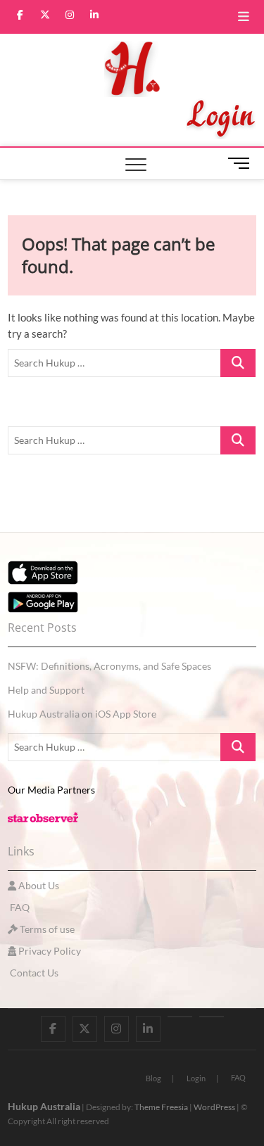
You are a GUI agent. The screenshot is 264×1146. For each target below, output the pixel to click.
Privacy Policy (48, 951)
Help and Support (46, 690)
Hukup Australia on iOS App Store (82, 714)
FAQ (19, 907)
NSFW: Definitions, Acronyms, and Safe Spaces (109, 666)
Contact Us (33, 973)
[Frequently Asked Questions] (211, 1016)
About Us (37, 885)
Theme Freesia (161, 1107)
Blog (153, 1078)
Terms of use (46, 929)
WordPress (214, 1107)
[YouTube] (180, 1016)
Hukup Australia (44, 1106)
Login (196, 1078)
